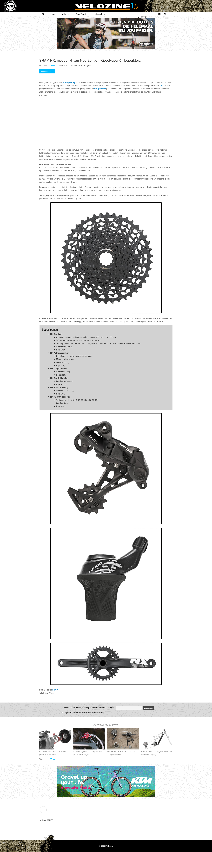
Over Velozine (82, 14)
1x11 (46, 759)
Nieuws (52, 65)
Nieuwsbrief (100, 14)
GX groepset (100, 88)
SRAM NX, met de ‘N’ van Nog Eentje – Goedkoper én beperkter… (90, 60)
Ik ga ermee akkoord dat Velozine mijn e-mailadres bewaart (84, 712)
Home (52, 14)
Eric (62, 65)
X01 (161, 85)
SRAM (55, 689)
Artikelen (65, 14)
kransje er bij (69, 82)
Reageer (87, 65)
